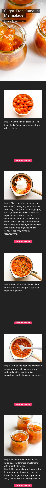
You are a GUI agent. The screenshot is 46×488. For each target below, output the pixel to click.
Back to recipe (23, 160)
